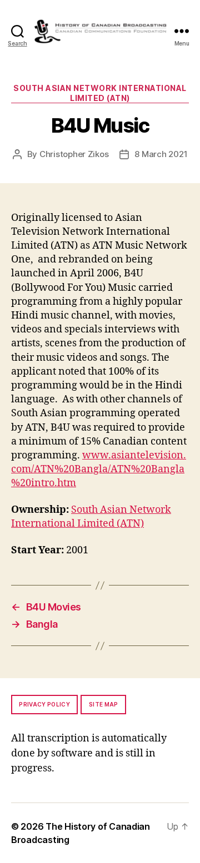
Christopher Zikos (74, 154)
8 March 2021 (160, 154)
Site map (103, 704)
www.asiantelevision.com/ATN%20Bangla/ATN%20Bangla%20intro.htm (98, 469)
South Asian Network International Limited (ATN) (100, 93)
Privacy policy (44, 704)
